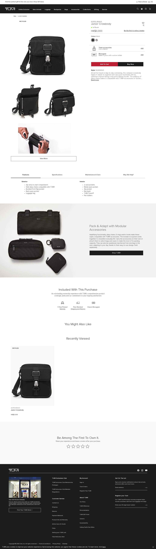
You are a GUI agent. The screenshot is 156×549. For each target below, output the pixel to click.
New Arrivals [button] (37, 9)
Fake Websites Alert (58, 536)
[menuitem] (24, 8)
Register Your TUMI (85, 491)
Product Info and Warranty (60, 520)
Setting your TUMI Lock (59, 532)
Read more (95, 80)
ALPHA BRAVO (15, 408)
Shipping (54, 507)
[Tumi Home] (10, 9)
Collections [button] (87, 9)
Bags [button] (66, 9)
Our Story (82, 501)
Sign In (82, 482)
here (104, 547)
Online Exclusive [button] (23, 9)
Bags (15, 16)
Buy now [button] (130, 64)
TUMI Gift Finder (84, 514)
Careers (82, 518)
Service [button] (104, 9)
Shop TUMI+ (116, 253)
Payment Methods (57, 515)
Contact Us (55, 503)
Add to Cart (104, 64)
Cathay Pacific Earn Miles (87, 527)
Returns (54, 511)
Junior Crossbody (17, 410)
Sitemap (64, 543)
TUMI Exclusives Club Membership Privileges (62, 484)
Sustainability (84, 523)
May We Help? (128, 175)
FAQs (54, 528)
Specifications (57, 175)
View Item (32, 400)
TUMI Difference (84, 506)
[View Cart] (150, 9)
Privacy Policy (56, 543)
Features (25, 175)
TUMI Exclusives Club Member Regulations (61, 491)
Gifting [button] (96, 9)
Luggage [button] (48, 9)
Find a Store (142, 2)
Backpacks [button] (57, 9)
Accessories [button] (75, 9)
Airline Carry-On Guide (59, 524)
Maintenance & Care (92, 175)
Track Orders (83, 486)
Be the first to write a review (134, 31)
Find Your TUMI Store (24, 510)
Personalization (84, 510)
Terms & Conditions (45, 543)
